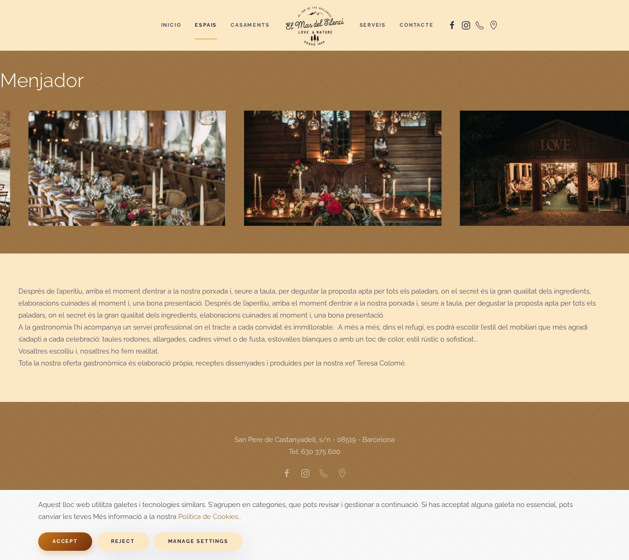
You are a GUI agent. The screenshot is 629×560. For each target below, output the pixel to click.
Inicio (171, 25)
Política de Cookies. (208, 517)
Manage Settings (198, 541)
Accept (65, 541)
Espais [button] (206, 25)
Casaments (250, 25)
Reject (123, 541)
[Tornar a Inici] (315, 25)
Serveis (373, 25)
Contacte (416, 25)
